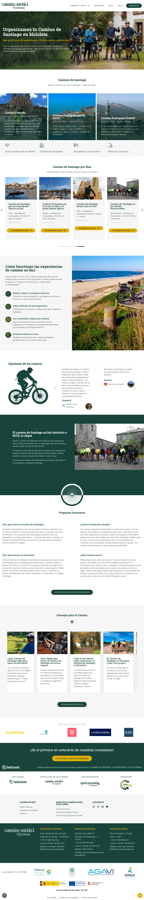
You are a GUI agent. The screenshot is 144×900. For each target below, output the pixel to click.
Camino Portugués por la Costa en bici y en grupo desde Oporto (55, 206)
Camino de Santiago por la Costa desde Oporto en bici (19, 206)
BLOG (110, 5)
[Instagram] (93, 807)
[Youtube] (107, 807)
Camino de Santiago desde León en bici (87, 205)
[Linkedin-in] (102, 807)
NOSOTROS (99, 5)
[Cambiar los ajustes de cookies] (4, 895)
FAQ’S (120, 5)
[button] (1, 210)
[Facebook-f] (98, 807)
